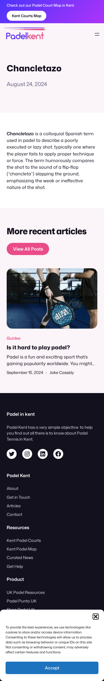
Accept (52, 668)
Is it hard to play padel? (38, 347)
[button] (95, 616)
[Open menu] (97, 34)
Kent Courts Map (26, 15)
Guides (14, 338)
